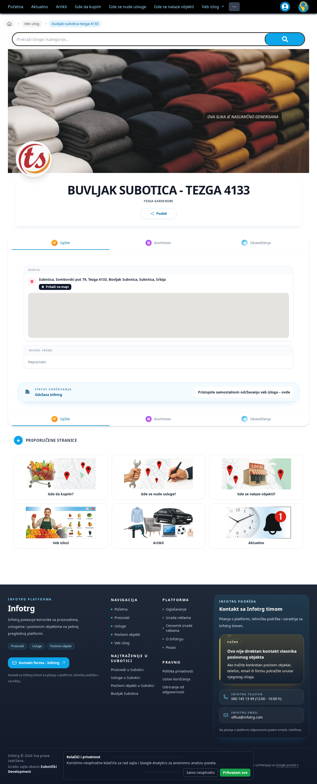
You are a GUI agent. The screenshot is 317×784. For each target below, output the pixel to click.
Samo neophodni (200, 772)
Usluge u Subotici (125, 677)
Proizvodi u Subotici (127, 669)
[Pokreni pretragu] (284, 39)
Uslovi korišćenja (176, 679)
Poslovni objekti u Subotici (132, 685)
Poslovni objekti (61, 646)
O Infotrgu (175, 639)
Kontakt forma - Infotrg (39, 662)
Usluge (37, 646)
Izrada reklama (178, 617)
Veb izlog (31, 23)
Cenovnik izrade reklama (179, 628)
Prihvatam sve (235, 772)
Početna (121, 609)
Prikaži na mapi (57, 287)
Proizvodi (17, 646)
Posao (171, 647)
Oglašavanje (176, 609)
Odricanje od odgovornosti (173, 689)
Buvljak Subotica (124, 693)
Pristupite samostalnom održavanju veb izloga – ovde (244, 392)
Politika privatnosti (177, 671)
